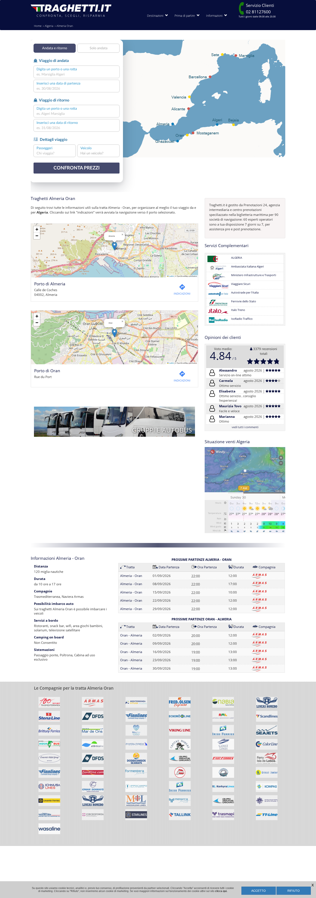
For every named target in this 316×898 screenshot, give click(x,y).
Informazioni (215, 16)
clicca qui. (221, 891)
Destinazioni (156, 16)
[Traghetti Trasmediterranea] (49, 704)
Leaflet (171, 276)
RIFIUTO (293, 890)
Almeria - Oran (131, 576)
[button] (114, 246)
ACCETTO (258, 890)
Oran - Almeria (131, 635)
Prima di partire (186, 16)
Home (37, 26)
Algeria (49, 26)
